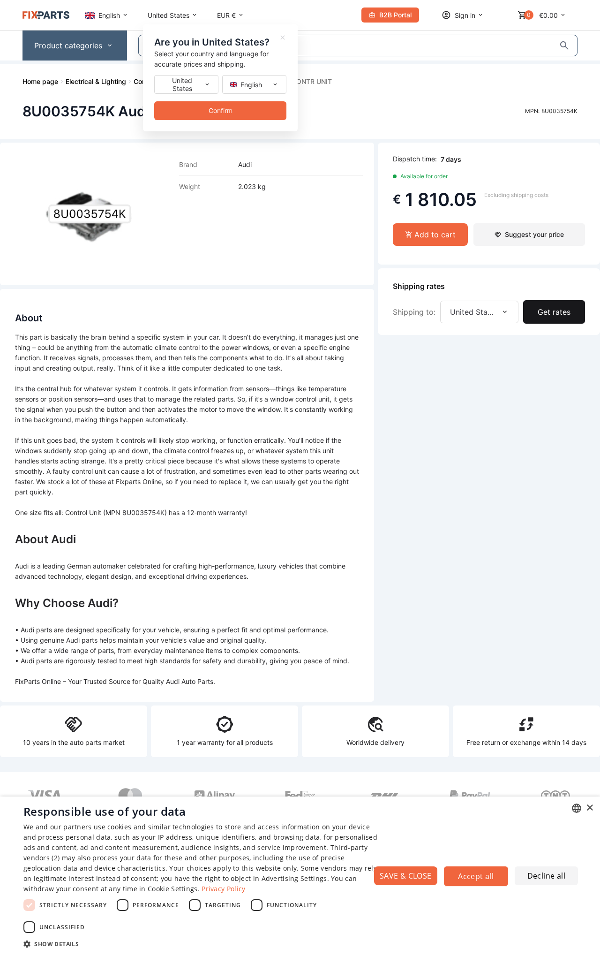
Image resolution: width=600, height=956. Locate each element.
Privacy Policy (223, 888)
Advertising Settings (294, 878)
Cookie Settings (173, 888)
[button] (201, 943)
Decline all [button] (546, 876)
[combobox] (576, 808)
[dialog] (300, 876)
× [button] (589, 808)
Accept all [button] (476, 876)
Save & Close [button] (406, 876)
